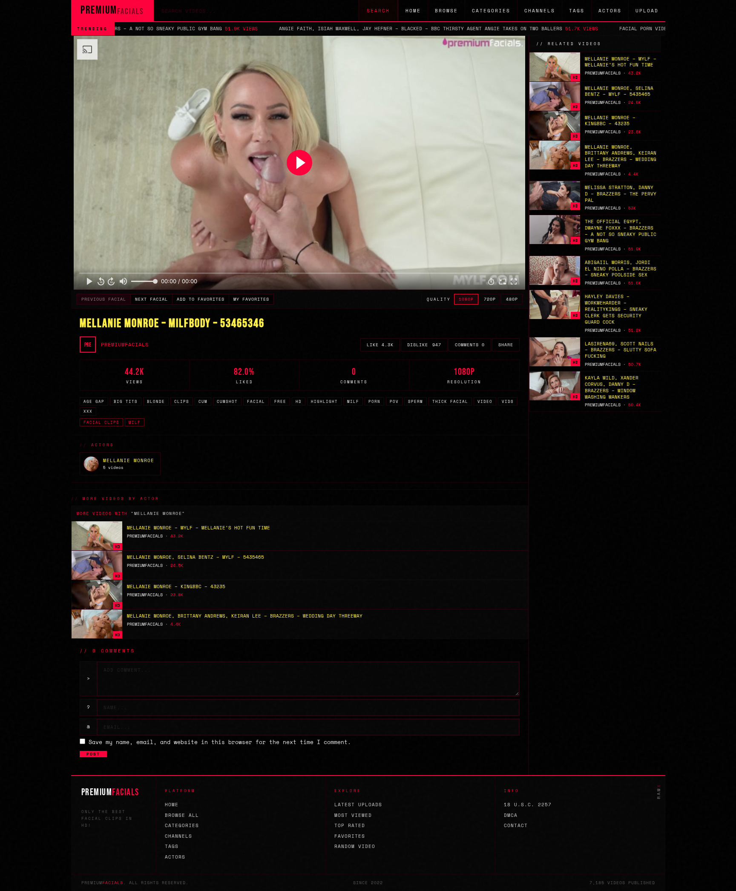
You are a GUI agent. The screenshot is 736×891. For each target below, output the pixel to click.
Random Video (354, 846)
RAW (659, 791)
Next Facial (151, 299)
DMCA (511, 815)
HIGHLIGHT (324, 401)
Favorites (349, 836)
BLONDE (156, 401)
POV (394, 401)
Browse (446, 10)
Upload (646, 10)
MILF (353, 401)
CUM (202, 401)
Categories (491, 10)
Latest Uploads (358, 804)
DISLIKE (424, 345)
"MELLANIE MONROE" (158, 513)
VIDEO (484, 401)
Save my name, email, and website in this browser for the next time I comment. (220, 742)
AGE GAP (93, 401)
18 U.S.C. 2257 (528, 804)
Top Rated (349, 825)
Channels (539, 10)
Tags (576, 10)
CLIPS (181, 401)
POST (93, 754)
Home (413, 10)
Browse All (182, 815)
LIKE (380, 345)
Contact (516, 825)
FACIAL (256, 401)
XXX (87, 411)
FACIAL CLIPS (101, 422)
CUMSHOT (227, 401)
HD (299, 401)
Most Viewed (353, 815)
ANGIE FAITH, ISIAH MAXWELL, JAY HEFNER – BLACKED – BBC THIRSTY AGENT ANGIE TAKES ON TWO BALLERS (358, 28)
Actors (609, 10)
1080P (466, 299)
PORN (374, 401)
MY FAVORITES (251, 299)
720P (490, 299)
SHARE (505, 345)
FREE (280, 401)
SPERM (415, 401)
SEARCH (378, 10)
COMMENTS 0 (470, 345)
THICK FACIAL (450, 401)
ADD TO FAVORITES (200, 299)
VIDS (508, 401)
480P (512, 299)
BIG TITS (126, 401)
